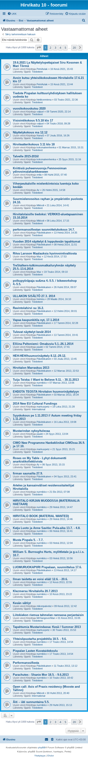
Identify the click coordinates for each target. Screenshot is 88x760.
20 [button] (74, 48)
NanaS (40, 135)
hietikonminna (44, 99)
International (38, 409)
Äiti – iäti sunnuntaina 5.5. (31, 702)
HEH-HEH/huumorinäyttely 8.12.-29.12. (39, 355)
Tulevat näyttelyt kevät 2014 (32, 332)
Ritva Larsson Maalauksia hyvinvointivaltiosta (45, 253)
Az (38, 190)
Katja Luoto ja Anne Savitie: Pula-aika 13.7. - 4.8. (47, 528)
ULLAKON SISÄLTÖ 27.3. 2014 (34, 296)
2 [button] (50, 48)
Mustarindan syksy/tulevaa (31, 431)
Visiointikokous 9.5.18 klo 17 (33, 120)
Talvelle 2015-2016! (26, 156)
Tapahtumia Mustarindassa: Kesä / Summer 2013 (47, 627)
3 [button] (55, 48)
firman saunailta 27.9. (28, 473)
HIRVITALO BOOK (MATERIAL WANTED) (41, 516)
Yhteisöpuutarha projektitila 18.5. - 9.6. (40, 639)
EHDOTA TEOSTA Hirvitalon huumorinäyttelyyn (46, 391)
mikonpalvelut (44, 606)
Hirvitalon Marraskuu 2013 (31, 367)
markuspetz (43, 406)
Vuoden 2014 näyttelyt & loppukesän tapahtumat (46, 241)
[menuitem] (11, 13)
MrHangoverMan (46, 618)
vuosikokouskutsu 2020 (29, 108)
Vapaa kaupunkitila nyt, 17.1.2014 (36, 320)
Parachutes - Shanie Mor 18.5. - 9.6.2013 (41, 674)
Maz (39, 256)
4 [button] (60, 48)
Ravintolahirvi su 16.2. (28, 308)
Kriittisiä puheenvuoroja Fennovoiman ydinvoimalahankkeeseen (40, 170)
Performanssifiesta (26, 662)
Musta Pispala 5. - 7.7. (28, 540)
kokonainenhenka (46, 147)
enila (39, 174)
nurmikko (42, 382)
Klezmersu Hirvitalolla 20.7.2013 (35, 591)
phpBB (41, 747)
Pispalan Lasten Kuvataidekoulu (35, 650)
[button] (38, 47)
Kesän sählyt (22, 603)
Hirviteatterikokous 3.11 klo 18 (34, 144)
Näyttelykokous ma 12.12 (30, 132)
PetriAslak (42, 69)
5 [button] (65, 48)
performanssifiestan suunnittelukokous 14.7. (44, 229)
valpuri (40, 111)
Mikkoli (40, 205)
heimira (40, 299)
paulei (40, 347)
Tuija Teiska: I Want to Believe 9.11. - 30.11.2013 (46, 379)
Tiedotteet (37, 71)
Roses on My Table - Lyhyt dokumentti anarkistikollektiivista (39, 459)
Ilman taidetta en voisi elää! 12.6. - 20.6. (40, 579)
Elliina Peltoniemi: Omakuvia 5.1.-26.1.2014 (43, 344)
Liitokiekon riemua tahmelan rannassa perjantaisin (48, 615)
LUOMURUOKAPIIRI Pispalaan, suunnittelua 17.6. (47, 567)
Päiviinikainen (44, 232)
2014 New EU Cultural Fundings (35, 403)
